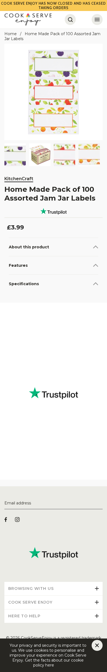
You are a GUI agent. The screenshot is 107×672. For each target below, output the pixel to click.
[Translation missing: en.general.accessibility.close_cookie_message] (97, 645)
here (58, 665)
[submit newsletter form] (100, 503)
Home (10, 33)
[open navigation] (97, 19)
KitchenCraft (18, 178)
